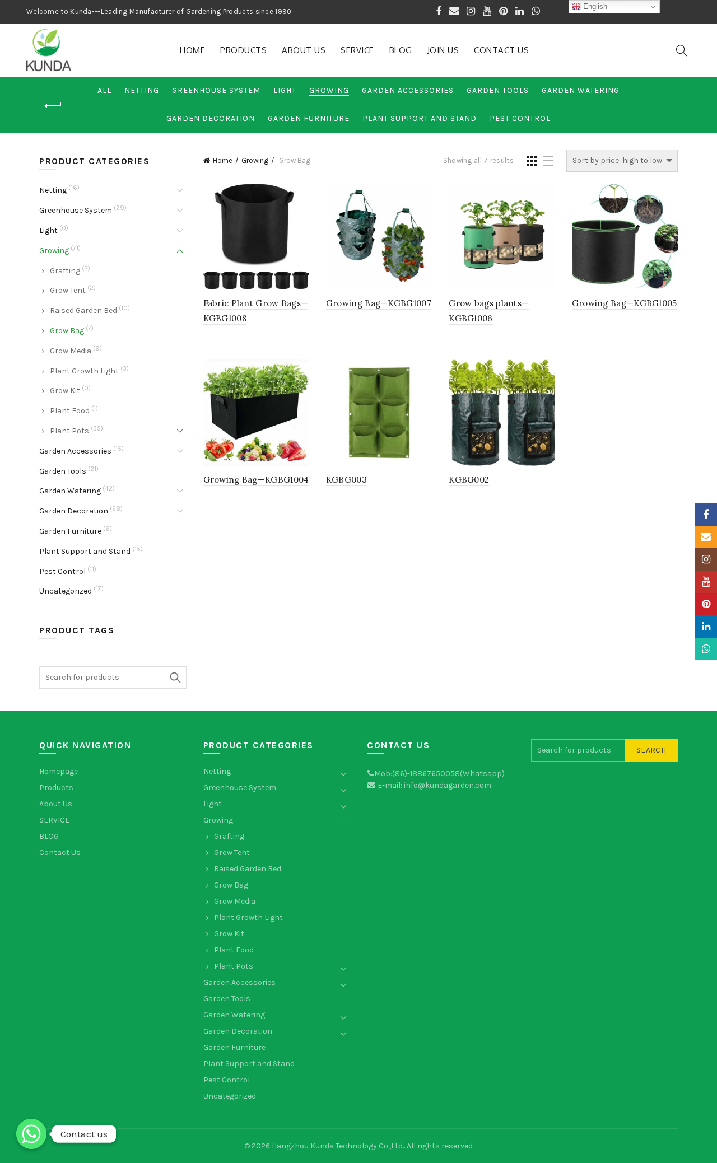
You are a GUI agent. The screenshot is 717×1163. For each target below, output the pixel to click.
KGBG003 (346, 479)
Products (243, 50)
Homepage (58, 771)
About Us (303, 50)
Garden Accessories (408, 90)
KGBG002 (469, 479)
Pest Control (520, 118)
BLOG (400, 50)
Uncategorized (65, 591)
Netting (141, 90)
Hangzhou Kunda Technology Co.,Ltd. (338, 1146)
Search (175, 677)
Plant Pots (69, 431)
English (594, 6)
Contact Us (501, 50)
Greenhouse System (216, 90)
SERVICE (357, 50)
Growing (329, 90)
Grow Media (70, 351)
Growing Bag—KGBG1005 (624, 303)
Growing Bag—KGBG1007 (378, 303)
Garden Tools (498, 90)
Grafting (65, 270)
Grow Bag (67, 330)
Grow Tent (68, 290)
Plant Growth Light (84, 371)
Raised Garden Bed (83, 310)
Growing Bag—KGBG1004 (256, 479)
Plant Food (70, 410)
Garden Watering (581, 90)
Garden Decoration (210, 118)
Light (284, 90)
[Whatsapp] (31, 1134)
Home (192, 50)
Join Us (443, 50)
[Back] (53, 106)
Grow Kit (65, 390)
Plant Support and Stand (419, 118)
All (104, 90)
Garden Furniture (309, 118)
